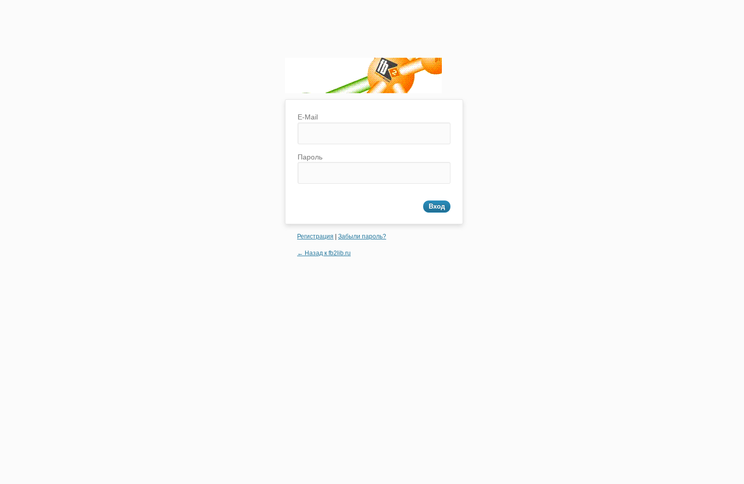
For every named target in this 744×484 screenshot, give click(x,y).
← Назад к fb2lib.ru (324, 253)
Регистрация (315, 236)
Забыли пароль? (362, 236)
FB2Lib (363, 78)
